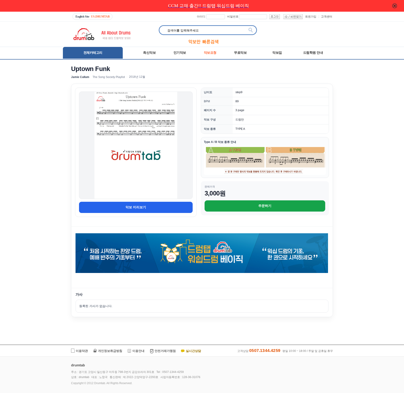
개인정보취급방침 (110, 351)
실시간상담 (193, 351)
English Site (92, 16)
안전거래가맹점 (165, 351)
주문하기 (264, 206)
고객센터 (326, 16)
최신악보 (149, 52)
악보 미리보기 (136, 207)
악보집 (277, 52)
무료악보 (240, 52)
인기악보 (179, 52)
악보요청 (210, 52)
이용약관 (82, 351)
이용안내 (138, 351)
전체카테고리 (92, 52)
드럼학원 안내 (313, 52)
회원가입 (310, 16)
